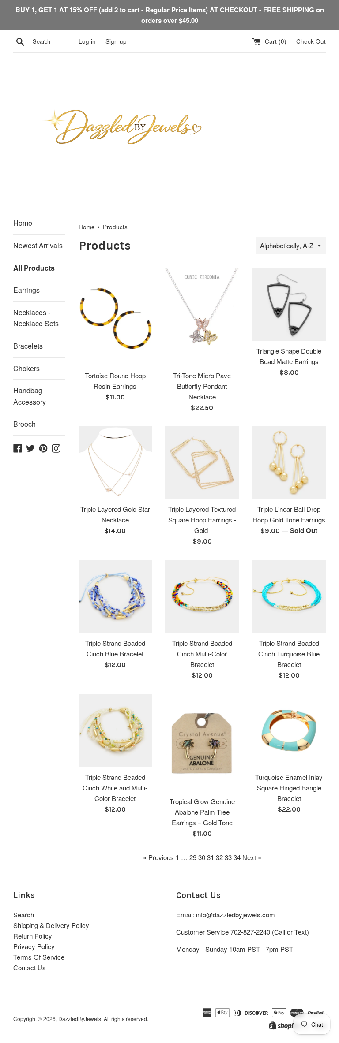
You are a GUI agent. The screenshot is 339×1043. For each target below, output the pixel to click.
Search (23, 914)
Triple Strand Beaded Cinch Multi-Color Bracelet (202, 653)
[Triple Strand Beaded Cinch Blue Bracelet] (115, 596)
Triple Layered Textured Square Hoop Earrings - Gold (202, 519)
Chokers (26, 368)
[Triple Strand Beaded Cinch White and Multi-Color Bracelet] (115, 730)
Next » (251, 857)
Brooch (24, 424)
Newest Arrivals (38, 245)
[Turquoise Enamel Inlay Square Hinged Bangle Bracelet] (289, 730)
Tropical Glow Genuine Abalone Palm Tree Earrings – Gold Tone (202, 812)
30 (201, 857)
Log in (87, 41)
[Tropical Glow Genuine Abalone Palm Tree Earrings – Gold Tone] (202, 742)
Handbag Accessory (29, 396)
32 (219, 857)
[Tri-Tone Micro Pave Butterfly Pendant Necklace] (202, 316)
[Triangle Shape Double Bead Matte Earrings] (289, 304)
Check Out (311, 41)
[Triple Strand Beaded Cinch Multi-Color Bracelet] (202, 596)
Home (22, 223)
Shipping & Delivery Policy (51, 925)
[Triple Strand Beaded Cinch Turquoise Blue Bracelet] (289, 596)
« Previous (158, 857)
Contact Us (29, 967)
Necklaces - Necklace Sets (36, 318)
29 (192, 857)
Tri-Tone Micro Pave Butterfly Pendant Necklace (202, 386)
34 (237, 857)
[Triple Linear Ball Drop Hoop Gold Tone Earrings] (289, 463)
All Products (34, 268)
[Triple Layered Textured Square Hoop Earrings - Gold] (202, 463)
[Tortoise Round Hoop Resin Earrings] (115, 316)
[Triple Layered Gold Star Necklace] (115, 463)
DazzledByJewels (79, 1018)
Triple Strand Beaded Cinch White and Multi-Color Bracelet (115, 787)
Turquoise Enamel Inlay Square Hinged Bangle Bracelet (289, 787)
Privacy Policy (34, 946)
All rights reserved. (126, 1018)
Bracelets (28, 346)
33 (228, 857)
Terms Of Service (38, 956)
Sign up (116, 41)
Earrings (26, 290)
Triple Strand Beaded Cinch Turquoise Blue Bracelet (289, 653)
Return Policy (32, 935)
